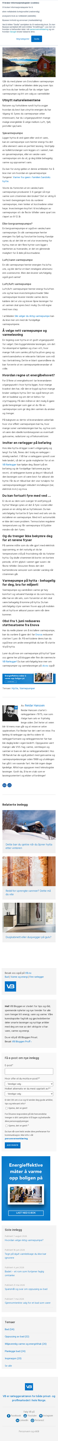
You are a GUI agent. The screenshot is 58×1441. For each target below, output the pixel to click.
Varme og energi (19, 977)
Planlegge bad (15, 1351)
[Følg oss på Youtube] (25, 1416)
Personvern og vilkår (29, 1431)
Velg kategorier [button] (22, 38)
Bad (7, 977)
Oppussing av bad (17, 1337)
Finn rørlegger (36, 977)
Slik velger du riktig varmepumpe (32, 316)
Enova (39, 635)
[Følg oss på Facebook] (9, 1416)
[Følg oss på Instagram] (41, 1416)
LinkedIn (24, 1420)
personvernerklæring (39, 29)
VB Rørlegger (9, 465)
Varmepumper (27, 688)
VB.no (28, 973)
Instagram (48, 1416)
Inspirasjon (13, 1359)
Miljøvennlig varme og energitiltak (26, 1344)
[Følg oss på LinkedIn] (17, 1420)
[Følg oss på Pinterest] (32, 1420)
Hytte (15, 688)
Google (13, 31)
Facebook (16, 1416)
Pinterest (39, 1420)
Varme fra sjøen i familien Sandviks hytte (26, 179)
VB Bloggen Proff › (22, 1042)
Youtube (32, 1416)
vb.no (45, 666)
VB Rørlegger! (9, 662)
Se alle (8, 1366)
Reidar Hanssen (35, 705)
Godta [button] (36, 38)
